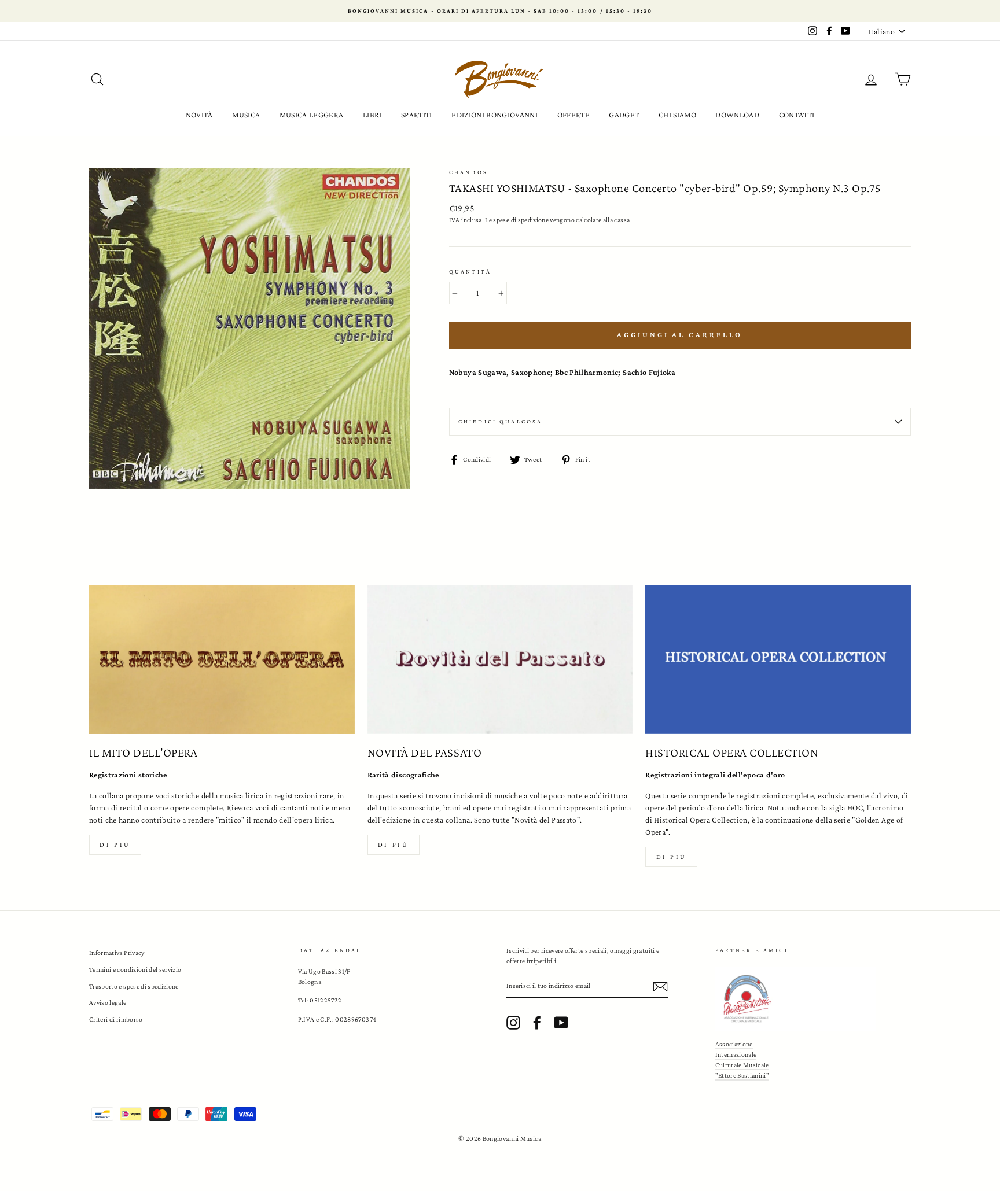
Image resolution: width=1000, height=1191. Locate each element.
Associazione (734, 1044)
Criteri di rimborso (116, 1019)
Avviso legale (108, 1002)
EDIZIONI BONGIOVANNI (494, 114)
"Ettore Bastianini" (742, 1075)
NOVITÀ (199, 114)
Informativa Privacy (117, 953)
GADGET (624, 114)
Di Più (672, 857)
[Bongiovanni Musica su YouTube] (561, 1023)
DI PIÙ (393, 844)
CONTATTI (797, 114)
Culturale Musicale (742, 1065)
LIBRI (372, 114)
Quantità (470, 271)
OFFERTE (573, 114)
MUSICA (246, 114)
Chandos (468, 172)
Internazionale (736, 1054)
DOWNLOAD (737, 114)
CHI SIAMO (677, 114)
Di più (115, 844)
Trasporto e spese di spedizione (134, 986)
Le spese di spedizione (517, 220)
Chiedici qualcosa (500, 421)
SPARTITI (416, 114)
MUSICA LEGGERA (312, 114)
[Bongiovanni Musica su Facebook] (537, 1023)
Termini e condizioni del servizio (135, 969)
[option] (500, 11)
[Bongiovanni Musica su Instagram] (513, 1023)
